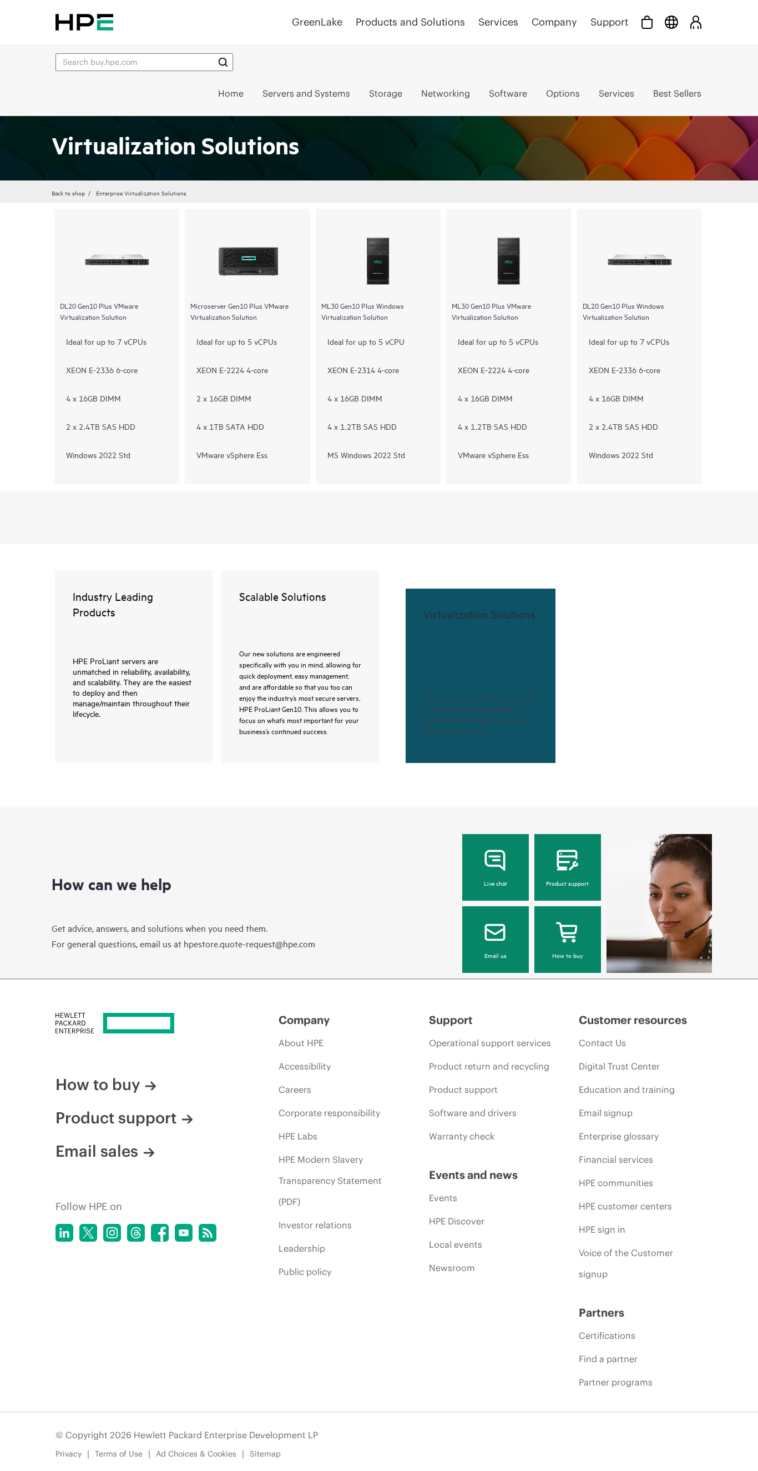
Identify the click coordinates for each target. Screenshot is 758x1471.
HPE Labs (298, 1136)
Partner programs (616, 1382)
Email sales (96, 1151)
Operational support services (490, 1042)
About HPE (301, 1042)
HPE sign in (602, 1229)
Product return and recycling (489, 1066)
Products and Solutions (410, 22)
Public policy (305, 1271)
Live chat (495, 882)
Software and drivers (473, 1112)
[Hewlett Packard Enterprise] (84, 22)
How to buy (567, 955)
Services (498, 22)
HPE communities (616, 1182)
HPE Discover (456, 1221)
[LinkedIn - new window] (64, 1233)
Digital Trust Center (619, 1066)
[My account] (696, 22)
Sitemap (265, 1454)
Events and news (473, 1175)
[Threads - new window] (136, 1233)
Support (609, 22)
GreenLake (317, 22)
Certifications (607, 1335)
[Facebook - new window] (160, 1233)
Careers (295, 1089)
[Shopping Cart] (647, 22)
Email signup (606, 1112)
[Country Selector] (671, 22)
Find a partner (608, 1358)
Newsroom (452, 1267)
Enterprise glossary (619, 1136)
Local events (455, 1244)
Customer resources (633, 1020)
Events (443, 1197)
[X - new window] (88, 1233)
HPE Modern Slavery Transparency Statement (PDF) (330, 1180)
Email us (495, 955)
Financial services (616, 1159)
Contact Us (602, 1042)
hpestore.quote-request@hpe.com (249, 943)
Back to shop (68, 192)
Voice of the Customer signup (626, 1263)
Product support (567, 882)
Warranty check (461, 1136)
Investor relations (315, 1225)
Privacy (68, 1454)
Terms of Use (119, 1454)
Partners (601, 1312)
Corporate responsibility (329, 1112)
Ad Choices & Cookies (196, 1454)
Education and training (627, 1089)
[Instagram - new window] (112, 1233)
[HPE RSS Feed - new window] (207, 1233)
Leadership (302, 1248)
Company (554, 22)
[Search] (223, 62)
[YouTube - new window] (184, 1233)
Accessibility (305, 1066)
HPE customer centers (625, 1206)
